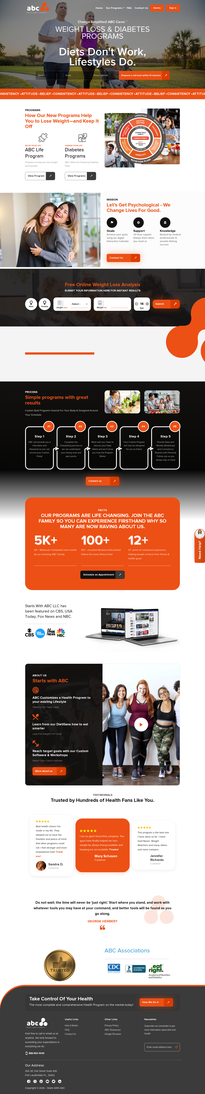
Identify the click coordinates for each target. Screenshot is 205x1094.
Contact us (95, 481)
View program (36, 176)
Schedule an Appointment (98, 574)
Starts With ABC (56, 1088)
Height (61, 308)
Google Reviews (113, 1034)
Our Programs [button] (114, 8)
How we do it (150, 1002)
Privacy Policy (112, 1025)
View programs (76, 176)
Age (142, 308)
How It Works (71, 1025)
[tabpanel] (39, 445)
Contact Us (141, 8)
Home (99, 8)
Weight (102, 308)
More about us (43, 771)
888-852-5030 (36, 1053)
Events (157, 8)
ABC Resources (113, 1030)
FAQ (129, 8)
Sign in (172, 8)
